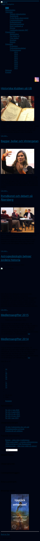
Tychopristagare (15, 50)
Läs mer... (4, 136)
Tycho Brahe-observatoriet (19, 18)
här (29, 334)
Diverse (12, 28)
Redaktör (8, 401)
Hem (7, 8)
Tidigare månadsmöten (18, 14)
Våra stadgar (14, 38)
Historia (12, 42)
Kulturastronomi (15, 22)
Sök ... (3, 450)
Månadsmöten (10, 10)
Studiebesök (14, 16)
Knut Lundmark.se (16, 26)
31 (6, 383)
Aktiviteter (9, 12)
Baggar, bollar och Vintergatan (20, 141)
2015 (16, 56)
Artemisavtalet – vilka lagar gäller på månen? (21, 446)
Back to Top (5, 534)
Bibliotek (8, 70)
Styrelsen (13, 40)
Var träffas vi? (15, 36)
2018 (16, 62)
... (6, 371)
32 (6, 385)
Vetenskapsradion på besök (14, 429)
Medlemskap (14, 34)
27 (6, 375)
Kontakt (8, 72)
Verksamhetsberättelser (18, 48)
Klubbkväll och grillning (14, 431)
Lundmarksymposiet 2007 (19, 30)
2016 (16, 58)
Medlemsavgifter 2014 (15, 339)
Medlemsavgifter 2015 (15, 315)
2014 (16, 54)
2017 (16, 60)
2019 (16, 64)
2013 (16, 52)
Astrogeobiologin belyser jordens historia (16, 258)
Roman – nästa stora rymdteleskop (17, 440)
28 (6, 377)
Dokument (9, 44)
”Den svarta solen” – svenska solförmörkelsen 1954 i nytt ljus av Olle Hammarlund (21, 443)
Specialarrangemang (17, 24)
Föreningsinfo (10, 32)
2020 (16, 66)
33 (6, 387)
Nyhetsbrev (14, 46)
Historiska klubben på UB (16, 88)
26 (6, 373)
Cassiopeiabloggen (16, 20)
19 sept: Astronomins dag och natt (17, 427)
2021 (16, 68)
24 (6, 369)
